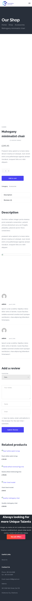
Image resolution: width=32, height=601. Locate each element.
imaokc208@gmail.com (12, 579)
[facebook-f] (6, 546)
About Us (4, 560)
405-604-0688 (11, 572)
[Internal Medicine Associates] (8, 3)
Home (4, 24)
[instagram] (10, 546)
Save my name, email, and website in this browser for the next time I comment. (16, 421)
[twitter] (2, 546)
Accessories (20, 24)
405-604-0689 (9, 575)
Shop (11, 24)
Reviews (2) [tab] (8, 200)
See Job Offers (16, 537)
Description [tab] (8, 195)
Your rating (5, 373)
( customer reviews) (15, 140)
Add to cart (13, 178)
